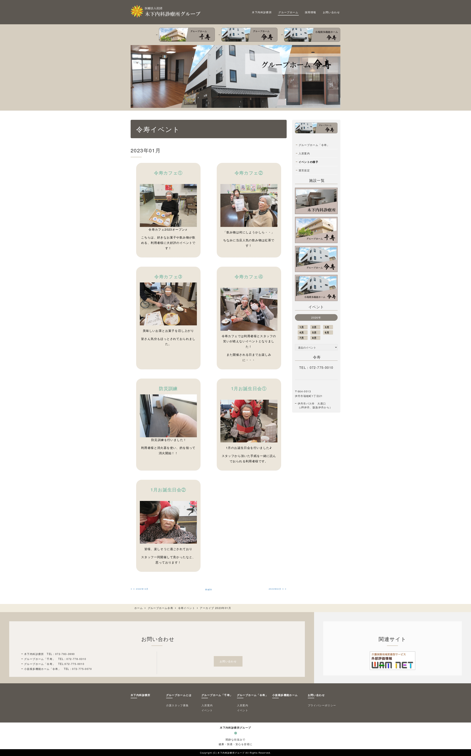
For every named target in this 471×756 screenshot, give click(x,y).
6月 (327, 332)
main (208, 589)
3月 (327, 327)
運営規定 (304, 170)
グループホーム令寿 (160, 608)
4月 (302, 332)
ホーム (138, 608)
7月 (302, 338)
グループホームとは (179, 695)
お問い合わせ (331, 12)
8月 (314, 338)
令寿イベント (186, 608)
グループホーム (288, 12)
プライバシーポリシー (322, 705)
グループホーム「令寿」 (314, 145)
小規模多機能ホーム (285, 695)
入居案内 (304, 153)
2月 (314, 327)
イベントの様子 (308, 162)
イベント (207, 710)
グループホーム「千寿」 (217, 695)
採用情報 (310, 12)
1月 (302, 327)
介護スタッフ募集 (177, 705)
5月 (314, 332)
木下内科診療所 (262, 12)
